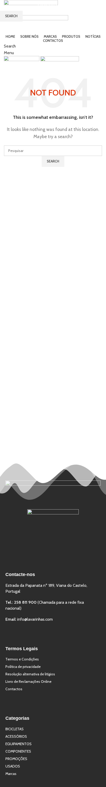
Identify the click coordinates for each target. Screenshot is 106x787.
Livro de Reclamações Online (28, 681)
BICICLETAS (14, 729)
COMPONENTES (18, 751)
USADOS (12, 766)
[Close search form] (98, 7)
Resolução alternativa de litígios (30, 674)
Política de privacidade (23, 666)
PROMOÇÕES (16, 758)
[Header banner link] (53, 393)
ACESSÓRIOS (16, 736)
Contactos (13, 689)
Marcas (10, 773)
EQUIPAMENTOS (18, 744)
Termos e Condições (22, 659)
